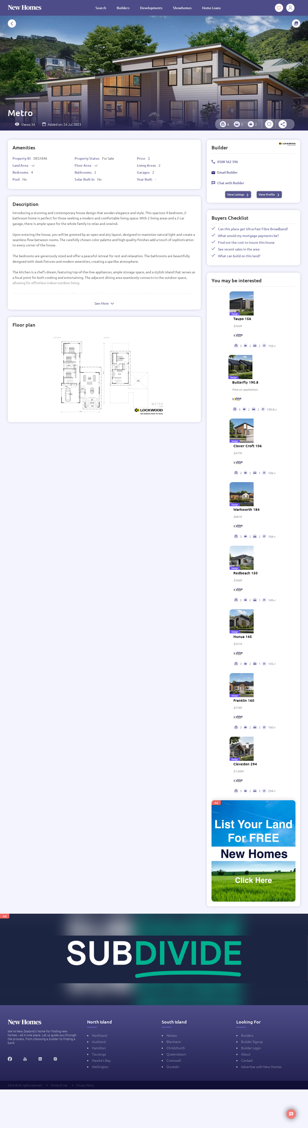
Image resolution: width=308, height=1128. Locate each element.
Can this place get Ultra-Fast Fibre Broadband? (253, 229)
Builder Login (251, 1047)
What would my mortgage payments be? (248, 235)
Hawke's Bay (101, 1060)
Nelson (172, 1035)
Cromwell (174, 1060)
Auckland (99, 1041)
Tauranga (99, 1054)
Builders (123, 8)
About (245, 1054)
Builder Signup (252, 1041)
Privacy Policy (85, 1085)
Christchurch (176, 1047)
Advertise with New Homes (261, 1066)
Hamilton (99, 1047)
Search (101, 8)
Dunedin (173, 1066)
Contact (247, 1060)
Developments (151, 8)
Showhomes (182, 8)
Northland (99, 1035)
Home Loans (211, 8)
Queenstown (176, 1054)
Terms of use (59, 1085)
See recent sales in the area (238, 249)
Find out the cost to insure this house (246, 242)
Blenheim (174, 1041)
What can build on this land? (239, 256)
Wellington (100, 1066)
